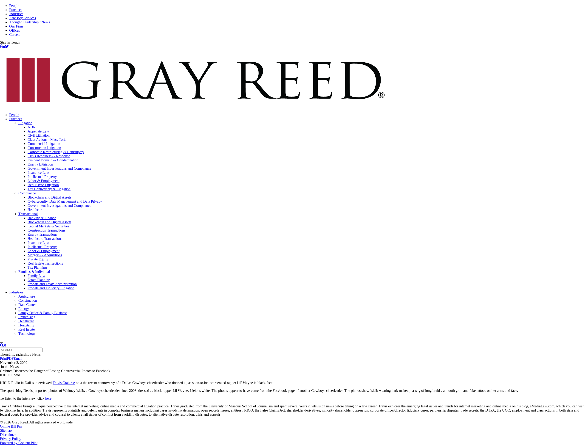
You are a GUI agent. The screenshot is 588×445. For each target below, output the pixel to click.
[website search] (3, 345)
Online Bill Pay (11, 426)
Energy (23, 309)
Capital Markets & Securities (48, 226)
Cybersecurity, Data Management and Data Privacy (65, 201)
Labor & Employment (43, 181)
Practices (15, 10)
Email (18, 358)
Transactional (28, 214)
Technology (27, 333)
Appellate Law (38, 131)
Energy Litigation (40, 164)
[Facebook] (1, 46)
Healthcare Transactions (45, 238)
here (48, 398)
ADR (32, 127)
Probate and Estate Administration (52, 284)
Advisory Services (22, 18)
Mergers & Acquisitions (45, 255)
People (14, 6)
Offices (14, 30)
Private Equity (38, 259)
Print (3, 358)
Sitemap (6, 430)
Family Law (36, 276)
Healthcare (35, 210)
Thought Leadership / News (29, 22)
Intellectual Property (42, 177)
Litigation (25, 123)
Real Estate (26, 329)
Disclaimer (8, 435)
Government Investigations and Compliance (59, 168)
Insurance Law (38, 172)
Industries (16, 14)
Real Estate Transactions (45, 263)
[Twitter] (7, 46)
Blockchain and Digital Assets (49, 197)
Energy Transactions (42, 234)
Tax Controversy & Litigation (49, 189)
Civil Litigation (39, 135)
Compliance (27, 193)
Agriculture (26, 296)
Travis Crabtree (64, 383)
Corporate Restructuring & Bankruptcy (56, 152)
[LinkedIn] (3, 46)
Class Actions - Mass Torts (47, 139)
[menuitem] (298, 115)
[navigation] (294, 341)
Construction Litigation (44, 148)
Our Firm (16, 26)
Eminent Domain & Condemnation (53, 160)
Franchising (26, 317)
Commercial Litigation (44, 144)
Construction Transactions (46, 230)
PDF (10, 358)
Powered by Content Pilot (18, 443)
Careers (14, 34)
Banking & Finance (42, 218)
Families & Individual (34, 272)
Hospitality (26, 325)
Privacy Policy (10, 439)
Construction (27, 300)
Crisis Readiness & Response (49, 156)
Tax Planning (37, 267)
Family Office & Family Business (42, 313)
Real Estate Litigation (43, 185)
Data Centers (27, 305)
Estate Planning (39, 280)
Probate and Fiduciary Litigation (51, 288)
